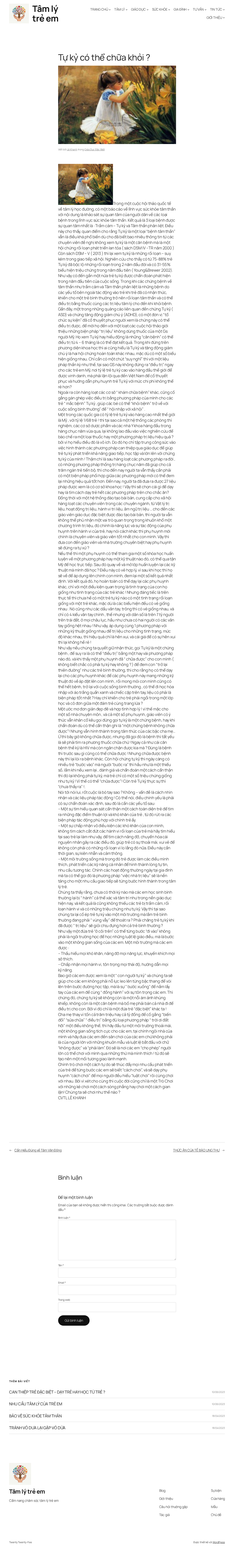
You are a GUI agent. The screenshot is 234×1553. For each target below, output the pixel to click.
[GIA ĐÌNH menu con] (188, 10)
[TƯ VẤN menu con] (206, 10)
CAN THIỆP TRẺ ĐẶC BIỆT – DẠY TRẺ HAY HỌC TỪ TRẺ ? (57, 1392)
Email (62, 1282)
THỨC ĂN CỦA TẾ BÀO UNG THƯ (196, 1150)
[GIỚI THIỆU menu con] (224, 18)
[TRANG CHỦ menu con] (110, 10)
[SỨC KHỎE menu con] (169, 10)
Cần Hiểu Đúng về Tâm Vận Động (38, 1150)
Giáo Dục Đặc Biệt (94, 149)
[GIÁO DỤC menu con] (148, 10)
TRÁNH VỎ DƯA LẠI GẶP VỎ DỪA (37, 1428)
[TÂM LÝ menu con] (127, 10)
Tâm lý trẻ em (45, 13)
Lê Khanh (72, 149)
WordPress (219, 1542)
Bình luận (64, 1217)
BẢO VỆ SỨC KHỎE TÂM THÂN (35, 1416)
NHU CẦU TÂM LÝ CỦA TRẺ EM (35, 1404)
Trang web (64, 1299)
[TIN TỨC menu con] (224, 10)
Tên (61, 1265)
